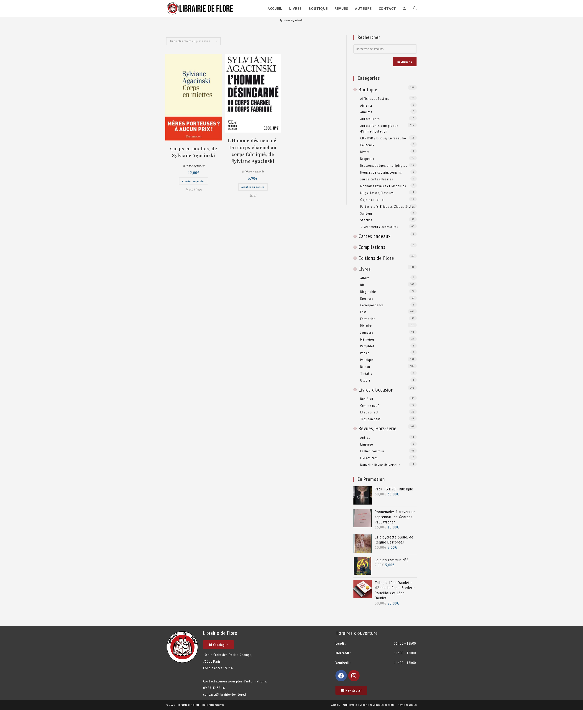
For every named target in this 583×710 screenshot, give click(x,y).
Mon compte (350, 704)
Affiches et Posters (374, 98)
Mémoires (367, 339)
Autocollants (370, 118)
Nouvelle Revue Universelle (380, 464)
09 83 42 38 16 (214, 687)
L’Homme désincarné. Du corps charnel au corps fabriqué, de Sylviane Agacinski (253, 150)
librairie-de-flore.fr (188, 704)
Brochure (366, 298)
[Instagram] (354, 675)
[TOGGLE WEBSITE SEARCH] (415, 8)
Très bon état (370, 419)
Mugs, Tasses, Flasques (377, 192)
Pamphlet (367, 346)
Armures (366, 112)
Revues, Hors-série (377, 428)
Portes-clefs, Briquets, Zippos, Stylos (387, 206)
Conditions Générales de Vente (377, 704)
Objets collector (372, 199)
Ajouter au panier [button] (193, 181)
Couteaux (367, 145)
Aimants (366, 105)
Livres (198, 189)
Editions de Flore (376, 257)
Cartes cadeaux (374, 236)
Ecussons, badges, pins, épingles (383, 165)
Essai (188, 189)
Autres (365, 437)
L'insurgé (366, 444)
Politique (367, 359)
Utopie (365, 380)
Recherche (404, 61)
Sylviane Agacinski (194, 165)
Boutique (367, 89)
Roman (365, 366)
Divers (364, 151)
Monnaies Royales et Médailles (383, 186)
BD (362, 284)
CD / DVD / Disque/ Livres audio (383, 138)
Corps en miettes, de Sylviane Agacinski (193, 151)
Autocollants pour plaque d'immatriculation (379, 128)
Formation (368, 318)
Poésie (365, 353)
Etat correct (369, 412)
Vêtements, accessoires (381, 226)
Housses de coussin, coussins (381, 172)
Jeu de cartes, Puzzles (376, 179)
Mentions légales (407, 704)
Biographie (368, 291)
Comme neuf (369, 405)
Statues (366, 220)
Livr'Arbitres (369, 458)
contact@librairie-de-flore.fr (225, 694)
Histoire (366, 325)
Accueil (335, 704)
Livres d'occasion (376, 389)
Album (365, 278)
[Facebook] (341, 675)
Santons (366, 213)
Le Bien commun (372, 451)
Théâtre (366, 373)
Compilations (371, 247)
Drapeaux (367, 158)
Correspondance (372, 305)
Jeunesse (366, 332)
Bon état (366, 398)
